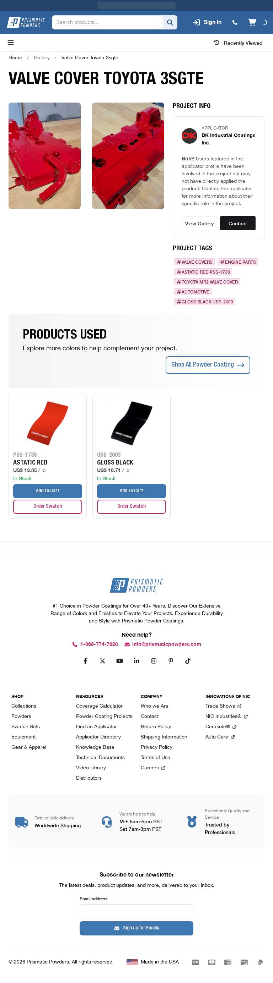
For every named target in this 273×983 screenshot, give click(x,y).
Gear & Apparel (28, 747)
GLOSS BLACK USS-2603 (207, 301)
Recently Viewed (243, 42)
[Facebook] (85, 661)
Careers (150, 768)
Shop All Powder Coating (202, 365)
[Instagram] (153, 661)
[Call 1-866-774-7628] (235, 22)
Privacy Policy (156, 747)
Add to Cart (47, 491)
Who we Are (154, 706)
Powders (21, 716)
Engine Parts (240, 262)
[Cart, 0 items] (257, 22)
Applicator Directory (98, 737)
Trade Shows (220, 706)
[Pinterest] (171, 661)
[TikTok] (188, 661)
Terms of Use (155, 758)
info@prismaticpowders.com (166, 644)
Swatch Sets (25, 727)
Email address (93, 898)
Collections (23, 706)
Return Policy (156, 727)
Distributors (89, 778)
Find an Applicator (96, 727)
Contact (238, 223)
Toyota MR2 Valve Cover (210, 282)
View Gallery (199, 223)
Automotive (195, 292)
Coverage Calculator (99, 706)
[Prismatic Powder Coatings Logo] (26, 22)
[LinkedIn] (136, 661)
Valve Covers (197, 262)
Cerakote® (217, 727)
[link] (89, 57)
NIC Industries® (223, 716)
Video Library (91, 768)
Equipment (23, 737)
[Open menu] (10, 42)
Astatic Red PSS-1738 (206, 272)
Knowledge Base (95, 747)
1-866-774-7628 (99, 644)
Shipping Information (164, 737)
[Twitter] (102, 661)
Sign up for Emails (141, 928)
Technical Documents (100, 758)
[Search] (170, 22)
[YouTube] (119, 661)
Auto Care (216, 737)
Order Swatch (47, 506)
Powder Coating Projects (104, 716)
